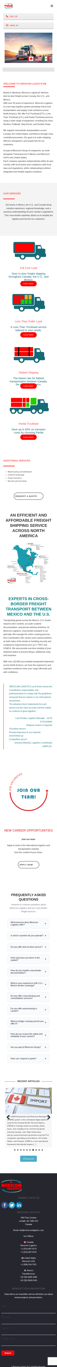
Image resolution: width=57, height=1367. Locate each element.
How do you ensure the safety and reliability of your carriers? (28, 1035)
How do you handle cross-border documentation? (28, 971)
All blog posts (28, 1158)
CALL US (13, 16)
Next (48, 1117)
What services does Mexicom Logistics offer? (28, 923)
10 (42, 1149)
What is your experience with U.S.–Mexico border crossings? (28, 984)
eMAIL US (13, 25)
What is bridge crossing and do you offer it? (28, 1022)
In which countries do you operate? (28, 935)
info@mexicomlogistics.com (31, 1229)
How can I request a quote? (28, 1058)
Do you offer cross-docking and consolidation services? (28, 997)
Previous (9, 1117)
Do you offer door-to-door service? (28, 947)
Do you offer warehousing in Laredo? (28, 1009)
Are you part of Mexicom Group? (28, 1047)
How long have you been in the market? (28, 959)
